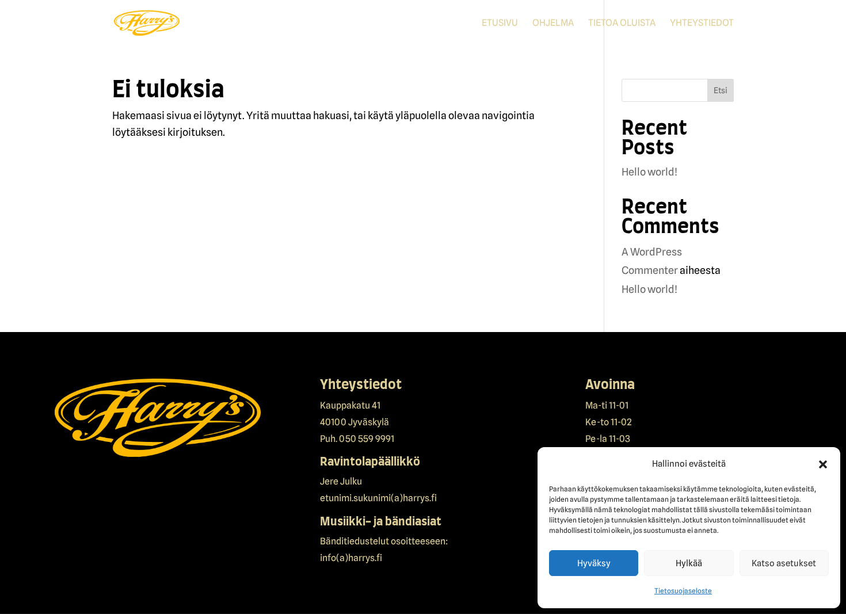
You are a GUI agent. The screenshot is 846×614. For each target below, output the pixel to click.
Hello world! (649, 172)
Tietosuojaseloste (683, 590)
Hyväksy (594, 563)
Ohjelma (553, 23)
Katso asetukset (784, 563)
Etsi (720, 90)
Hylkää (689, 563)
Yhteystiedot (702, 23)
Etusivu (500, 23)
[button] (823, 464)
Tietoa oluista (622, 23)
